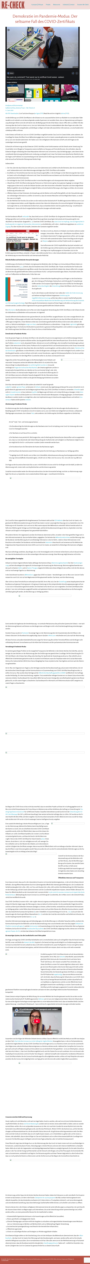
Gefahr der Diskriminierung (74, 293)
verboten (28, 400)
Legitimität (73, 324)
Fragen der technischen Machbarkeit (26, 367)
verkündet (25, 216)
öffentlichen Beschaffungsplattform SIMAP (52, 673)
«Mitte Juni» (52, 635)
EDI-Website (58, 520)
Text (32, 413)
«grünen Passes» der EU (12, 931)
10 (39, 914)
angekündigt (58, 974)
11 (41, 914)
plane (43, 839)
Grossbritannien (16, 392)
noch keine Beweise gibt (31, 1124)
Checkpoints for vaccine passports (45, 1197)
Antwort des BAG (29, 942)
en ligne (37, 113)
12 (31, 917)
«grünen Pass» (21, 387)
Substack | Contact (68, 4)
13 (33, 917)
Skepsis (45, 241)
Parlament (25, 633)
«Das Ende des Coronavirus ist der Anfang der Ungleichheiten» (33, 1041)
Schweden (77, 389)
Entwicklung (56, 286)
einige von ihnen (31, 324)
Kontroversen (34, 926)
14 (35, 917)
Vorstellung (62, 581)
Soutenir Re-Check (83, 4)
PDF (42, 113)
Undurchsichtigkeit (43, 286)
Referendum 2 (29, 575)
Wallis (20, 568)
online (63, 113)
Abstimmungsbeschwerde (60, 563)
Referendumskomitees (63, 537)
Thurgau (35, 568)
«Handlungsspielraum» (50, 1243)
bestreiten (49, 542)
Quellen (34, 392)
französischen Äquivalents (35, 928)
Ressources (56, 4)
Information (11, 310)
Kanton (29, 568)
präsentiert (17, 343)
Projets (48, 4)
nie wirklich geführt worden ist (37, 365)
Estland (38, 387)
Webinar (41, 999)
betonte (62, 957)
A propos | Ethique (37, 4)
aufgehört (8, 387)
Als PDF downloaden (11, 113)
